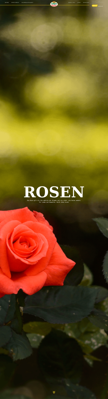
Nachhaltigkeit (27, 2)
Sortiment (15, 2)
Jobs (79, 2)
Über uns (71, 2)
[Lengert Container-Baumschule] (54, 4)
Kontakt (86, 2)
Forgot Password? (100, 6)
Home (7, 2)
